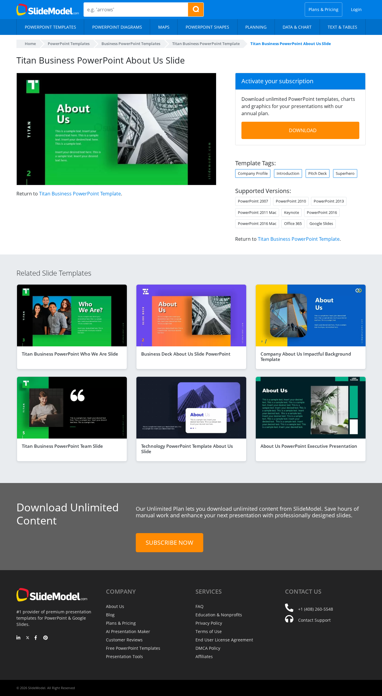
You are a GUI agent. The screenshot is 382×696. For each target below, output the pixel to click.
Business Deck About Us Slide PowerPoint (185, 354)
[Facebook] (36, 638)
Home (30, 43)
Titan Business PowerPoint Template (80, 193)
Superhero (345, 173)
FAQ (199, 606)
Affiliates (204, 656)
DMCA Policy (207, 648)
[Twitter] (27, 638)
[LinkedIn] (18, 638)
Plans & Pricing (323, 9)
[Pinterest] (45, 638)
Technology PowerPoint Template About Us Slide (187, 448)
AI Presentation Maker (128, 631)
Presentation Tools (124, 656)
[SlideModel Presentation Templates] (47, 10)
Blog (110, 615)
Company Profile (253, 173)
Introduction (288, 173)
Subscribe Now (169, 542)
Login (356, 9)
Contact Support (314, 620)
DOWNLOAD (303, 130)
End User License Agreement (224, 640)
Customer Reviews (124, 640)
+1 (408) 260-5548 (315, 609)
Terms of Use (208, 631)
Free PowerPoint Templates (133, 648)
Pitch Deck (317, 173)
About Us (115, 606)
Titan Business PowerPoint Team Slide (62, 446)
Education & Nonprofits (218, 615)
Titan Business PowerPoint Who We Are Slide (70, 354)
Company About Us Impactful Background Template (306, 356)
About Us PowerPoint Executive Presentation (309, 446)
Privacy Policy (208, 623)
